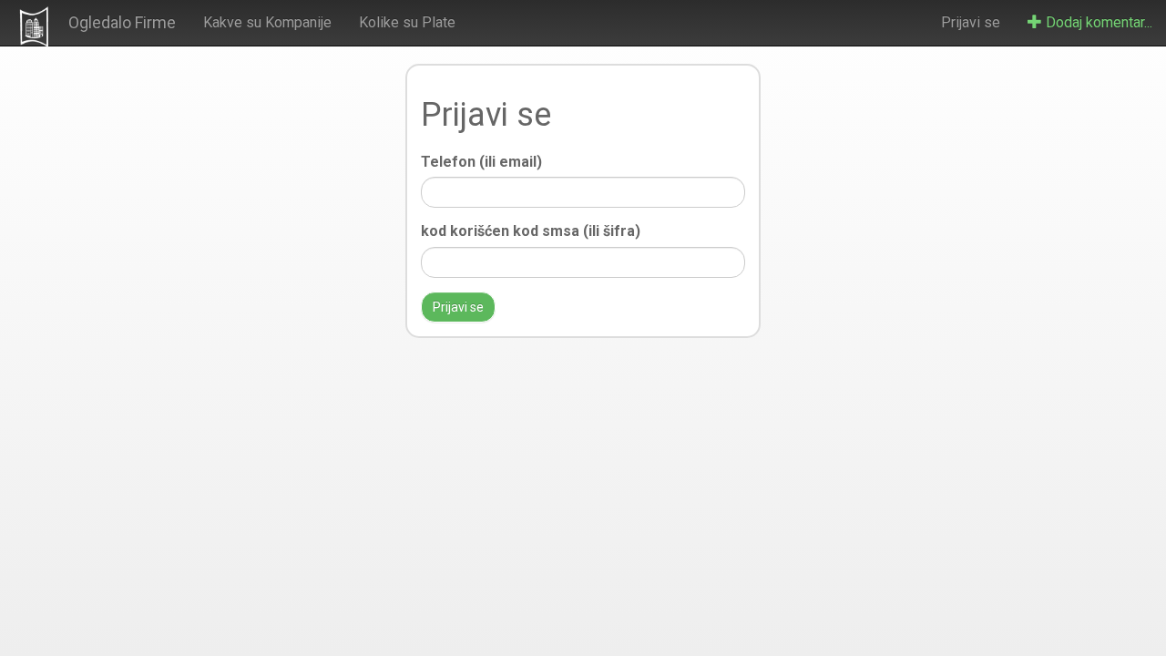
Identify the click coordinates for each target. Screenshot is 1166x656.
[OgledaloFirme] (34, 26)
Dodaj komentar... (1097, 22)
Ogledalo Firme (122, 22)
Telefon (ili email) (481, 161)
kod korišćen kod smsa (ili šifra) (530, 231)
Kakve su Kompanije (267, 22)
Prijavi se (970, 22)
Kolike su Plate (407, 22)
